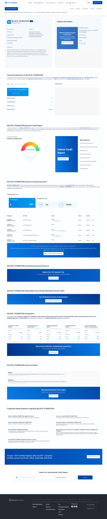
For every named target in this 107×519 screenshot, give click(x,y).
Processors (60, 514)
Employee (92, 8)
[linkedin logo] (85, 43)
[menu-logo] (11, 2)
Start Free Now (53, 278)
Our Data (48, 504)
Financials (78, 8)
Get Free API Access (93, 456)
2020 (25, 84)
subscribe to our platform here (14, 188)
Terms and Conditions (50, 509)
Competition (99, 8)
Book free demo (91, 504)
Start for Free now (67, 42)
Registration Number (12, 40)
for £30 (30, 151)
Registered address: (84, 27)
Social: (80, 40)
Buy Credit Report (12, 8)
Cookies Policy (61, 509)
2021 (22, 84)
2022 (18, 84)
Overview (72, 8)
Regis (68, 2)
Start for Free (97, 2)
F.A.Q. (59, 504)
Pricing (73, 2)
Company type (10, 35)
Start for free (15, 93)
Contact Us (48, 506)
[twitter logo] (82, 43)
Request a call (90, 508)
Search (85, 477)
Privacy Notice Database (63, 506)
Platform (30, 2)
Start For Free (53, 352)
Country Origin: (82, 35)
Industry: (31, 29)
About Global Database (37, 504)
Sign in (89, 2)
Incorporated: (10, 29)
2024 (12, 84)
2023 (15, 84)
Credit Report (85, 8)
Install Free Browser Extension (54, 253)
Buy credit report (63, 159)
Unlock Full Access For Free (54, 301)
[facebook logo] (80, 43)
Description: (10, 47)
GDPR (59, 512)
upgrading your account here (63, 318)
